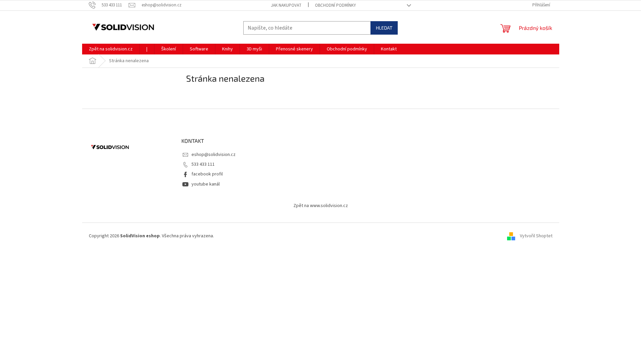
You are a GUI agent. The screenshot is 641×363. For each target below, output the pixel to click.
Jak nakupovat (286, 5)
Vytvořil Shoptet (536, 236)
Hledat (384, 28)
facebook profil (207, 174)
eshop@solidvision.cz (213, 154)
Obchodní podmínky (335, 5)
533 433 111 (203, 164)
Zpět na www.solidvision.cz (320, 205)
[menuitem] (110, 49)
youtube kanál (205, 184)
